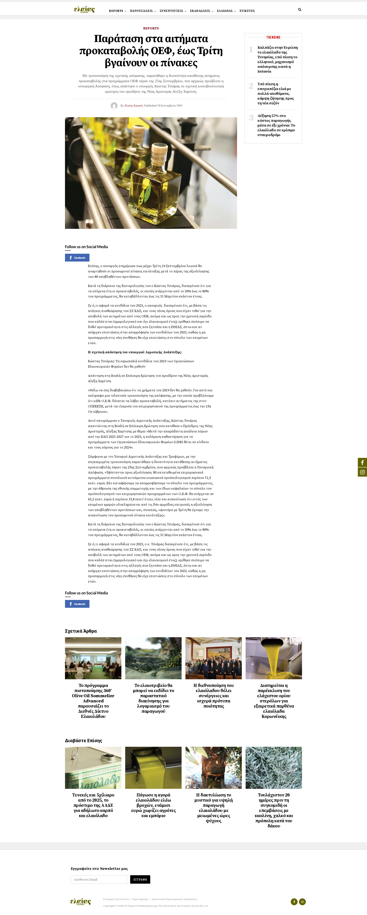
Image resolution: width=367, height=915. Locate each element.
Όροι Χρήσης (140, 899)
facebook (79, 257)
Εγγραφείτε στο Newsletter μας (99, 868)
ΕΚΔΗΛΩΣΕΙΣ (200, 11)
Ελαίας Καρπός (134, 105)
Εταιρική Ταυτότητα (116, 899)
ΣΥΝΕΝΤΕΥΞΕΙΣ (171, 11)
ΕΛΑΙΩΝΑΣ (225, 11)
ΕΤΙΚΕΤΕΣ (247, 11)
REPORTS (116, 11)
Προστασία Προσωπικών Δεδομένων (174, 899)
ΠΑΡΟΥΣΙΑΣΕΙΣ (141, 11)
